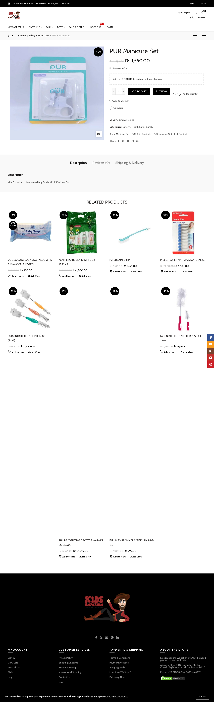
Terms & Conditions (120, 657)
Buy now (161, 91)
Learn (109, 27)
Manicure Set (122, 134)
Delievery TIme (117, 677)
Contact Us (64, 677)
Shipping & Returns (68, 662)
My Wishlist (14, 667)
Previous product (195, 35)
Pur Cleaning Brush (120, 259)
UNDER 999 (96, 26)
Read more (18, 276)
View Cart (13, 662)
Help (10, 677)
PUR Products (181, 134)
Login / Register (183, 12)
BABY (48, 27)
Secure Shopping (67, 667)
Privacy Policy (66, 657)
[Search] (195, 12)
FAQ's (11, 672)
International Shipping (70, 672)
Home (23, 35)
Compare (118, 107)
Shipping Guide (117, 667)
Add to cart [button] (68, 276)
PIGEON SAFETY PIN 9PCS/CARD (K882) (182, 259)
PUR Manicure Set (163, 134)
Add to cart (139, 91)
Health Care (43, 35)
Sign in (11, 657)
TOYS (60, 27)
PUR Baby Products (141, 134)
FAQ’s (203, 3)
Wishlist (204, 11)
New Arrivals (16, 27)
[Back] (10, 35)
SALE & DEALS (76, 27)
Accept (202, 696)
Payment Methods (119, 662)
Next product (203, 35)
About (193, 3)
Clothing (34, 27)
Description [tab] (78, 163)
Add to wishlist (121, 100)
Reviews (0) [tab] (101, 163)
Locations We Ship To (121, 672)
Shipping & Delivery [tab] (129, 163)
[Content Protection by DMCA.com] (172, 677)
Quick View (34, 276)
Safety (32, 35)
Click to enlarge (99, 134)
